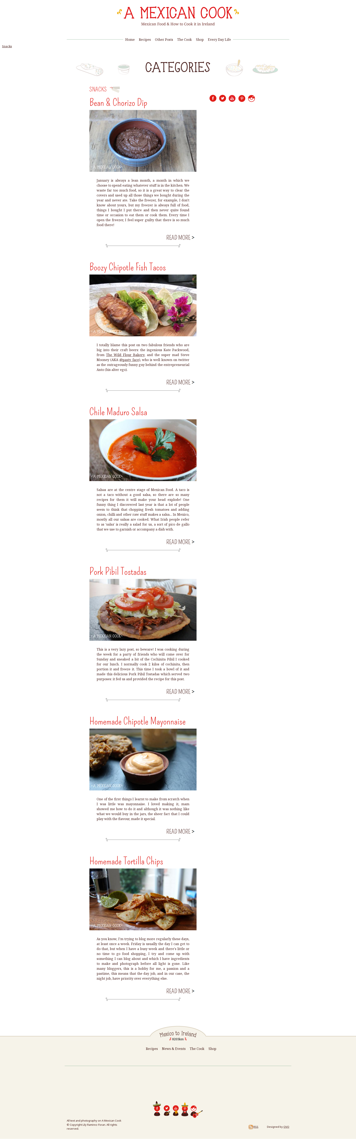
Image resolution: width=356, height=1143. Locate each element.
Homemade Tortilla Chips (126, 861)
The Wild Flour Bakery (125, 355)
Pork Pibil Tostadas (117, 571)
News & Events (174, 1048)
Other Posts (164, 39)
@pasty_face (129, 360)
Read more (180, 237)
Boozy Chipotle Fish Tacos (127, 267)
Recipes (145, 39)
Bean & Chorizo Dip (118, 103)
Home (130, 39)
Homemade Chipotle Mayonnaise (137, 721)
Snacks (7, 46)
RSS (255, 1127)
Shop (200, 39)
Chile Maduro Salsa (118, 412)
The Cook (184, 39)
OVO (286, 1127)
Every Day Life (219, 39)
